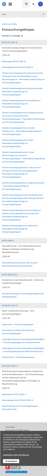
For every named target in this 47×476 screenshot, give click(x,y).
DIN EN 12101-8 (11, 305)
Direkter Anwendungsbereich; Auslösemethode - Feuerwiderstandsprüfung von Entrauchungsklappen (22, 91)
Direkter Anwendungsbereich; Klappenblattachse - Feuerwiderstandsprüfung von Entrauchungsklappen (23, 185)
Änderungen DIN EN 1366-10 (14, 61)
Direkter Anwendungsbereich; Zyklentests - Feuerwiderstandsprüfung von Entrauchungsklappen (20, 228)
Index (4, 14)
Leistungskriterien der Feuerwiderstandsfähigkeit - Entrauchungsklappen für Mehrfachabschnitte (23, 350)
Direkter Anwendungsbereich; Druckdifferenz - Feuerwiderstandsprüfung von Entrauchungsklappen (21, 103)
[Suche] (33, 3)
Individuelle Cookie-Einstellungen (16, 455)
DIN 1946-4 (9, 240)
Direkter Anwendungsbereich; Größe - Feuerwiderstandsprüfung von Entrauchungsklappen (18, 143)
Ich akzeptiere (11, 461)
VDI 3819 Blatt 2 (11, 274)
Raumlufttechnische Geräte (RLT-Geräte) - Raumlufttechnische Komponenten (20, 264)
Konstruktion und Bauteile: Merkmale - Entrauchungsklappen (18, 332)
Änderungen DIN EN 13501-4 (14, 394)
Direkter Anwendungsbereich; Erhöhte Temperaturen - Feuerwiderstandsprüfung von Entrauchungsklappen (22, 131)
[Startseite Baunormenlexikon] (4, 3)
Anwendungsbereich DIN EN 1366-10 (17, 67)
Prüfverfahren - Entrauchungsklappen (18, 357)
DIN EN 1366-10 (11, 42)
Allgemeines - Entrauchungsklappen (17, 324)
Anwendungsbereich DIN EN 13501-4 (17, 400)
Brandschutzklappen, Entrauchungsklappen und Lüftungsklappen (22, 295)
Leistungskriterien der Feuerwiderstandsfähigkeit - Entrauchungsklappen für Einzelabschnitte (23, 341)
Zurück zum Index (9, 24)
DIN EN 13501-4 (11, 366)
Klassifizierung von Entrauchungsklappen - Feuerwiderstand (20, 407)
